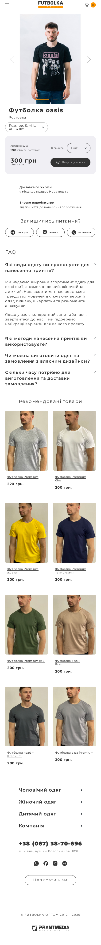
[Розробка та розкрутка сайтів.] (50, 928)
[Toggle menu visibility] (7, 5)
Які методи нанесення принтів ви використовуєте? (46, 341)
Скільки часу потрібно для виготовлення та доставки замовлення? (37, 378)
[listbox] (26, 127)
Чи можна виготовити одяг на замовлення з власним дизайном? (47, 358)
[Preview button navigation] (12, 59)
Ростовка (17, 117)
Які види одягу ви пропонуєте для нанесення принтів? (47, 267)
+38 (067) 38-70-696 (50, 843)
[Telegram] (64, 863)
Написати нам (50, 880)
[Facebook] (45, 863)
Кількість (57, 148)
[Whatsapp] (36, 863)
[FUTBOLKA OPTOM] (50, 4)
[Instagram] (55, 863)
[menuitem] (36, 863)
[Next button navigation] (88, 59)
